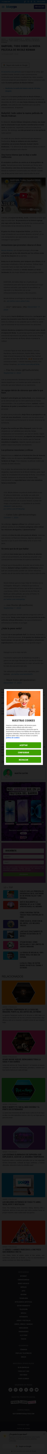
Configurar (23, 752)
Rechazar (23, 760)
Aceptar (23, 745)
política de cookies (13, 738)
